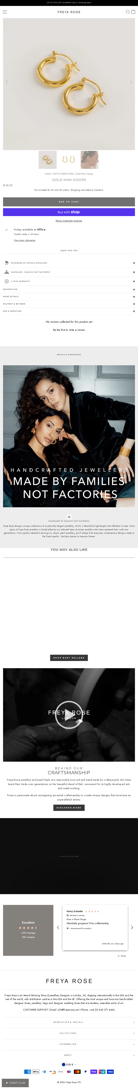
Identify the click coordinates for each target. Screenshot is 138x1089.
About (68, 1055)
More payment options (69, 221)
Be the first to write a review (69, 330)
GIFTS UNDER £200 (63, 173)
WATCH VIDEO (68, 890)
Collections (68, 1033)
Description (10, 289)
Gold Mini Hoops (84, 173)
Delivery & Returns (14, 304)
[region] (69, 3)
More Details (11, 296)
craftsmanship (72, 795)
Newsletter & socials (68, 1022)
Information (68, 1044)
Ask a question (12, 311)
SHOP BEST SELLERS (69, 657)
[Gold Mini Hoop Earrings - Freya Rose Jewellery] (69, 149)
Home (47, 173)
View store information (25, 240)
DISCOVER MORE (69, 807)
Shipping (75, 190)
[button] (69, 329)
